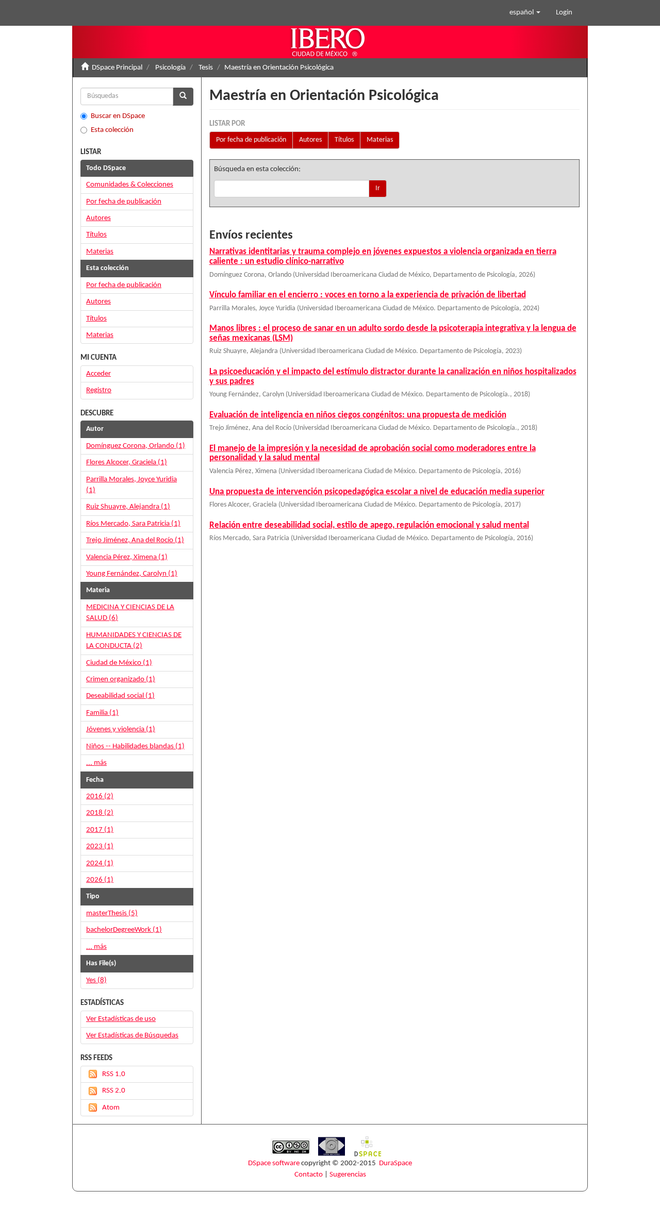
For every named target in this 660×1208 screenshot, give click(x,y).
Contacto (308, 1175)
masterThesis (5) (112, 913)
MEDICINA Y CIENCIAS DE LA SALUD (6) (130, 612)
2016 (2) (99, 796)
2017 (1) (99, 830)
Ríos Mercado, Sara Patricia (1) (133, 524)
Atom (111, 1108)
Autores (310, 140)
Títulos (344, 140)
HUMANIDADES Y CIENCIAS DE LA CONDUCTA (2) (134, 640)
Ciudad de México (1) (119, 663)
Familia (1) (102, 713)
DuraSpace (395, 1163)
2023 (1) (99, 846)
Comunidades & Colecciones (129, 185)
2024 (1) (99, 863)
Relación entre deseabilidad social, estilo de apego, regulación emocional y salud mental (369, 525)
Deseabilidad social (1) (120, 696)
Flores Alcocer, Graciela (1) (126, 462)
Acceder (98, 374)
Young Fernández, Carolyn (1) (131, 574)
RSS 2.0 (113, 1091)
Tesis (206, 68)
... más (96, 763)
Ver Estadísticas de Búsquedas (132, 1035)
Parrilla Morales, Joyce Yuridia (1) (131, 485)
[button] (525, 13)
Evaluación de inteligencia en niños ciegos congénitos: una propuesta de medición (357, 415)
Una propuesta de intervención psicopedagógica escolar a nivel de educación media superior (376, 492)
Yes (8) (96, 980)
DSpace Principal (117, 68)
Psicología (170, 68)
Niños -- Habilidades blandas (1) (135, 746)
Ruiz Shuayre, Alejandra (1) (128, 507)
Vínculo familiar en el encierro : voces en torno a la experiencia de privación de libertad (367, 295)
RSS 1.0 (113, 1074)
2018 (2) (99, 813)
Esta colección (112, 130)
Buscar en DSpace (118, 116)
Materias (380, 140)
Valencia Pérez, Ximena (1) (127, 557)
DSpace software (274, 1163)
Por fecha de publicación (251, 140)
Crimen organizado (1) (120, 679)
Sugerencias (347, 1175)
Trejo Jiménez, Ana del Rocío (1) (135, 540)
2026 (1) (99, 880)
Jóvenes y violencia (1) (120, 729)
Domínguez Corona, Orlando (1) (135, 446)
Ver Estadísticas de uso (121, 1019)
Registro (98, 390)
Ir (377, 188)
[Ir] (183, 97)
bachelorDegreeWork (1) (124, 930)
